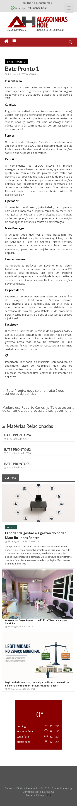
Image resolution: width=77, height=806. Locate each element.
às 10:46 (22, 74)
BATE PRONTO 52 (17, 449)
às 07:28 (21, 689)
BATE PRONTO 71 (17, 464)
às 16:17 (21, 626)
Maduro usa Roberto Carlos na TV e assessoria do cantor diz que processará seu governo (38, 409)
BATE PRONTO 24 (17, 435)
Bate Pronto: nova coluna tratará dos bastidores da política (33, 392)
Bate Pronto (16, 61)
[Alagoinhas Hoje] (38, 15)
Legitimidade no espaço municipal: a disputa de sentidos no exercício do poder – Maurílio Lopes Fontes (37, 684)
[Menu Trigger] (69, 8)
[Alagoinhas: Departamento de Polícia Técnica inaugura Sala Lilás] (37, 571)
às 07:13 (23, 541)
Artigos (11, 527)
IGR (49, 795)
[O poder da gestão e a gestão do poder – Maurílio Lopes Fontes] (38, 485)
